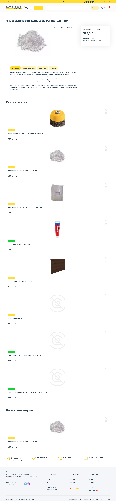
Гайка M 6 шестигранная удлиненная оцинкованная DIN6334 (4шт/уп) (27, 392)
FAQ (48, 482)
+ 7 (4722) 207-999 (89, 1)
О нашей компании (74, 474)
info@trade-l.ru (27, 474)
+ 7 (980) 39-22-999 (11, 484)
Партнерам (72, 479)
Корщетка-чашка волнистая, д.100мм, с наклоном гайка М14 (25, 133)
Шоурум (27, 8)
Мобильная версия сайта (28, 499)
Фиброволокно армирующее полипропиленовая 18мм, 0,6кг (25, 207)
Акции (48, 485)
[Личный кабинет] (102, 8)
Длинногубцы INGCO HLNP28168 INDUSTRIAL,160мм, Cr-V (24, 355)
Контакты (79, 1)
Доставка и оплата (51, 474)
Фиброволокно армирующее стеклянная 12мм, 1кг (22, 170)
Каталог (39, 8)
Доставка (72, 1)
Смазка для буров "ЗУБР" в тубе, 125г (19, 244)
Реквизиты (72, 482)
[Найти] (87, 8)
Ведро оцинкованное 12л (15, 318)
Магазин (65, 1)
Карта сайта (92, 482)
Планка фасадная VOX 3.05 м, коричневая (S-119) (22, 281)
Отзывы (49, 479)
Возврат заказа (51, 477)
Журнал (72, 477)
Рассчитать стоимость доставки (92, 40)
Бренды (91, 479)
